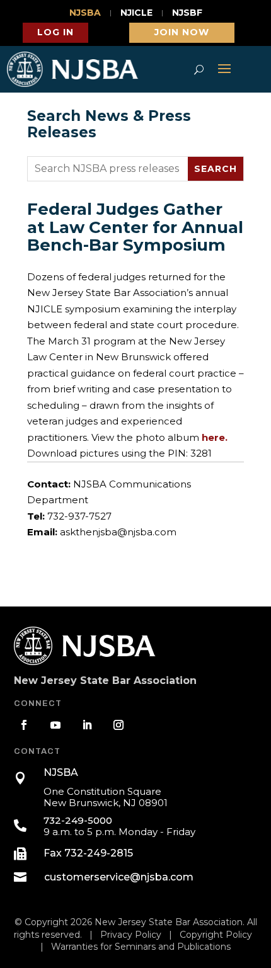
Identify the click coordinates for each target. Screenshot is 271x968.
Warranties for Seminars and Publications (141, 946)
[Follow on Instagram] (118, 725)
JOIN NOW (181, 32)
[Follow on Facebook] (24, 725)
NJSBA (85, 13)
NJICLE (136, 13)
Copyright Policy (216, 934)
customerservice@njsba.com (118, 877)
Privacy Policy (130, 934)
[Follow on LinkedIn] (87, 725)
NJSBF (187, 13)
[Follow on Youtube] (55, 725)
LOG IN (55, 32)
